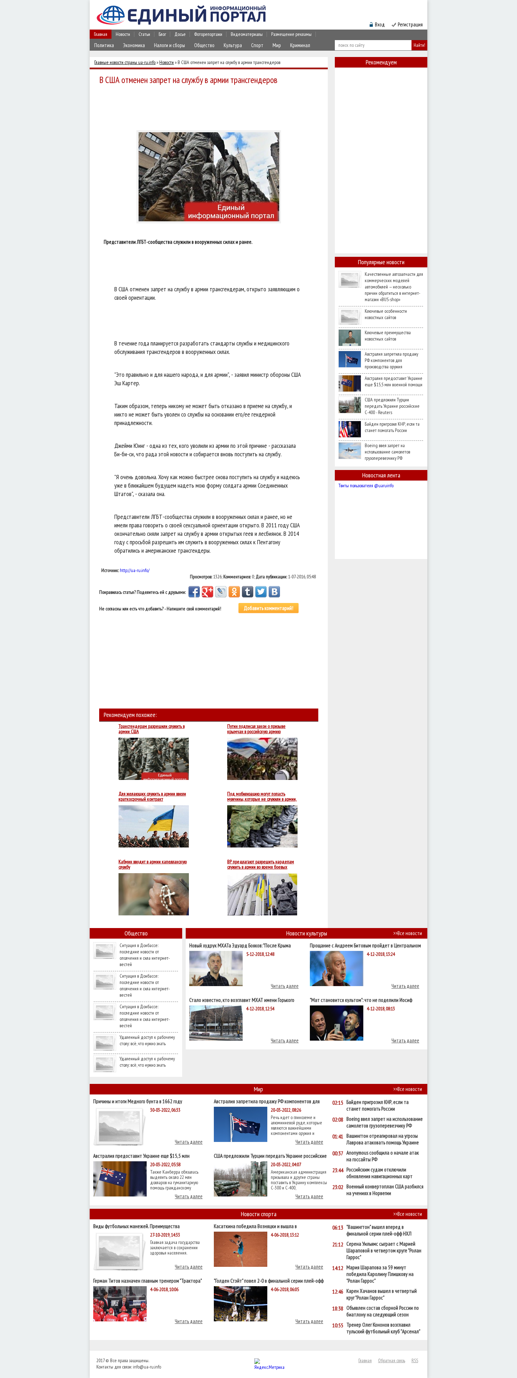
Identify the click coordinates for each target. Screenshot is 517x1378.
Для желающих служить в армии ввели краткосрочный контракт (152, 796)
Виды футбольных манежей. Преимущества (136, 1226)
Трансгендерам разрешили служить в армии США (152, 729)
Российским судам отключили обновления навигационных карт (379, 1173)
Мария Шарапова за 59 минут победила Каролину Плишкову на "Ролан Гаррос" (380, 1274)
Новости (123, 34)
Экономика (134, 45)
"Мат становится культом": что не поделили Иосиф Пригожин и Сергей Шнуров (361, 1000)
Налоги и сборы (169, 45)
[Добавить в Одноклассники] (234, 591)
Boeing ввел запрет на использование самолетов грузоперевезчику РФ (387, 451)
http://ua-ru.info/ (134, 570)
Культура (233, 45)
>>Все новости (407, 933)
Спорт (257, 45)
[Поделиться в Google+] (207, 591)
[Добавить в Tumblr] (247, 591)
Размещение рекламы (291, 34)
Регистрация (410, 24)
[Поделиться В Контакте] (274, 591)
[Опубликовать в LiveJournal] (220, 591)
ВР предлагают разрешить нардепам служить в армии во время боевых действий (260, 864)
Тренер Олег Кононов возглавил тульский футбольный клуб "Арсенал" (383, 1328)
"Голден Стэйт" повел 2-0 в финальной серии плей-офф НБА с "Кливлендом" (269, 1280)
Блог (162, 34)
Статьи (144, 34)
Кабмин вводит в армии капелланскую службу (153, 864)
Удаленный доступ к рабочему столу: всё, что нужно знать (147, 1040)
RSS (414, 1360)
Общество (204, 45)
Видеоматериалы (247, 34)
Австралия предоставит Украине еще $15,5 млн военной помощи (393, 381)
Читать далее (285, 986)
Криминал (300, 45)
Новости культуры (306, 933)
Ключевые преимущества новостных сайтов (388, 335)
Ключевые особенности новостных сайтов (386, 314)
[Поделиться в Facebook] (194, 591)
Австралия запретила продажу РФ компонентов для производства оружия (391, 360)
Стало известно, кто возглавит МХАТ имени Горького (241, 1000)
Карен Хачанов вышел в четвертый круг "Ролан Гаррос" (381, 1294)
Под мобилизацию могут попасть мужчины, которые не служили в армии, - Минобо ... (261, 796)
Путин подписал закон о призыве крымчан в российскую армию (256, 729)
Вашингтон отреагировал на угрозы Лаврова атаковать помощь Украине (382, 1139)
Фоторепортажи (208, 34)
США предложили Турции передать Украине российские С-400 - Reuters (392, 405)
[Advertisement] (211, 106)
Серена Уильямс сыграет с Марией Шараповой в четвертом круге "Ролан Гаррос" (383, 1250)
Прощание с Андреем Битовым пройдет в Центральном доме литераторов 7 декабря (365, 945)
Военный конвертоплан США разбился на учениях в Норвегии (384, 1189)
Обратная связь (391, 1360)
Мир (277, 45)
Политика (104, 45)
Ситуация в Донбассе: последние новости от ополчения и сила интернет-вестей (145, 954)
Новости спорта (258, 1214)
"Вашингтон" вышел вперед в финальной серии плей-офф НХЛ (378, 1230)
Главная (100, 34)
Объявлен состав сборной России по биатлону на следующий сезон (382, 1311)
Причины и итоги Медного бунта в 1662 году (137, 1101)
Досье (180, 34)
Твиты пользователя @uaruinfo (366, 485)
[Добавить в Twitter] (261, 591)
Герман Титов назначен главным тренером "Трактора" (147, 1280)
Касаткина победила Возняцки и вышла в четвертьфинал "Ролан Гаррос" (255, 1226)
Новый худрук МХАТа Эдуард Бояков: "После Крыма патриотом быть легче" (240, 945)
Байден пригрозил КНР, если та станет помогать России (392, 427)
